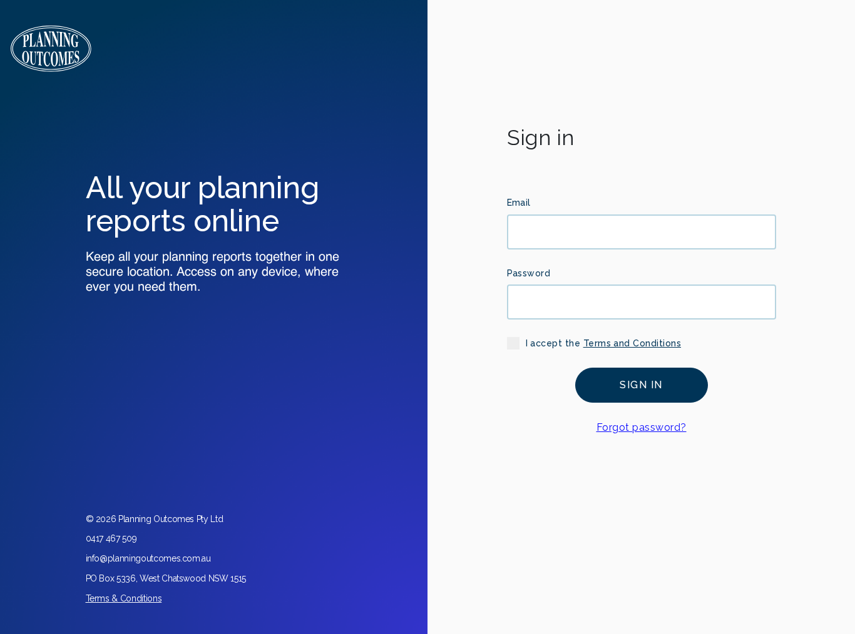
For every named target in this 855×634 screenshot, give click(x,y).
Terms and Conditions (632, 343)
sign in (641, 385)
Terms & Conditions (124, 598)
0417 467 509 (111, 538)
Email (519, 203)
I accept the (604, 343)
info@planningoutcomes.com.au (148, 558)
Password (529, 273)
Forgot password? (641, 427)
